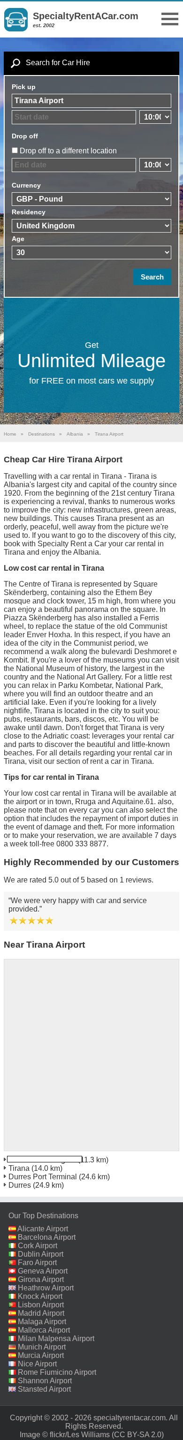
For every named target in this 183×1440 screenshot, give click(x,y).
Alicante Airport (42, 1229)
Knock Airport (40, 1296)
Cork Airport (37, 1246)
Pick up (24, 86)
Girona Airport (41, 1279)
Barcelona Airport (47, 1237)
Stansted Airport (44, 1389)
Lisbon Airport (41, 1305)
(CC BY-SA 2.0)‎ (138, 1435)
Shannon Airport (45, 1381)
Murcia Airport (41, 1355)
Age (18, 238)
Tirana (19, 1168)
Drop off (25, 136)
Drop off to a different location (68, 151)
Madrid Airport (41, 1313)
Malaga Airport (42, 1322)
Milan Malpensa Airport (56, 1338)
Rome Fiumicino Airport (57, 1372)
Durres (19, 1185)
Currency (26, 185)
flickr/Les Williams (80, 1435)
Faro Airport (37, 1263)
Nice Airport (37, 1364)
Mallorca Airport (44, 1330)
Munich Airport (42, 1347)
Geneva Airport (43, 1271)
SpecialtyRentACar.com (85, 16)
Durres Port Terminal (42, 1177)
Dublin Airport (40, 1254)
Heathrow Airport (46, 1288)
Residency (29, 212)
